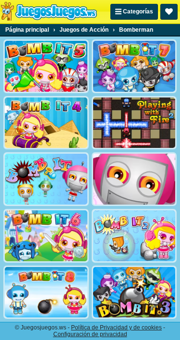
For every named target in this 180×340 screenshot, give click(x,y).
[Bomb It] (46, 179)
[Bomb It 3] (134, 292)
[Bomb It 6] (46, 236)
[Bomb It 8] (46, 292)
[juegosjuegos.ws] (48, 11)
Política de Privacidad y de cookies (116, 327)
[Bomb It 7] (134, 66)
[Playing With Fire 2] (134, 123)
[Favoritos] (169, 12)
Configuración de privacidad (90, 334)
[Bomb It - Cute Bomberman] (134, 179)
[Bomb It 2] (134, 236)
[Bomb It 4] (46, 123)
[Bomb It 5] (46, 66)
